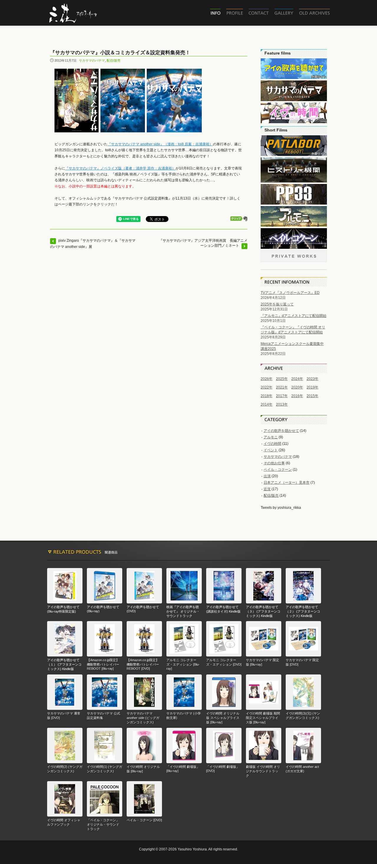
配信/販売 (113, 60)
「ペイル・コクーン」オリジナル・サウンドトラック (103, 824)
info (215, 13)
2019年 (312, 387)
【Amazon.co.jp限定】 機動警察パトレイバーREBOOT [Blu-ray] (103, 664)
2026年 (266, 379)
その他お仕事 (274, 463)
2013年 (282, 404)
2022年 (266, 387)
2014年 (266, 404)
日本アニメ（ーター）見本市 (287, 482)
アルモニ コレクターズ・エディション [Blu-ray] (183, 664)
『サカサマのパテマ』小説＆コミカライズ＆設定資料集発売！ (120, 52)
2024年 (297, 379)
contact (259, 13)
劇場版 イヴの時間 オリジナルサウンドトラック (263, 771)
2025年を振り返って (277, 304)
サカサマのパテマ (92, 60)
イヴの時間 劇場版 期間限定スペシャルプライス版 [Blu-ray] (263, 718)
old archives (314, 13)
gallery (284, 13)
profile (234, 13)
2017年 (282, 396)
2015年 (312, 396)
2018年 (266, 396)
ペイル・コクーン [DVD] (144, 820)
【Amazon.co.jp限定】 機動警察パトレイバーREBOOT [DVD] (143, 664)
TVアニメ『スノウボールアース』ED (290, 293)
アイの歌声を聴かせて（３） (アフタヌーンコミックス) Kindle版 (263, 611)
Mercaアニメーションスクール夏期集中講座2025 (292, 346)
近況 (267, 489)
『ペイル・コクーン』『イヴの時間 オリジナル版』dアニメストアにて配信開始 (293, 329)
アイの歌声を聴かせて (281, 431)
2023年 (312, 379)
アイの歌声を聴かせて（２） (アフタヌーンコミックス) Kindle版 (303, 611)
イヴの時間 (272, 444)
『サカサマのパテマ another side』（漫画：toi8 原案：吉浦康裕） (160, 144)
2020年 (297, 387)
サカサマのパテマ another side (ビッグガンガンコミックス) (143, 718)
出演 (267, 476)
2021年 (282, 387)
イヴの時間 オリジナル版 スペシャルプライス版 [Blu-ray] (222, 718)
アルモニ (271, 437)
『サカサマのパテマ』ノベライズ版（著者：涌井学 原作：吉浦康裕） (120, 168)
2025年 (282, 379)
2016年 (297, 396)
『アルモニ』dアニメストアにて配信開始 (293, 316)
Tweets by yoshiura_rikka (281, 508)
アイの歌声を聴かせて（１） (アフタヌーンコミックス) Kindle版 (64, 664)
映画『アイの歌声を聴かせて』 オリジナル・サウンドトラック (183, 611)
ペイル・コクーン (278, 470)
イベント (271, 450)
